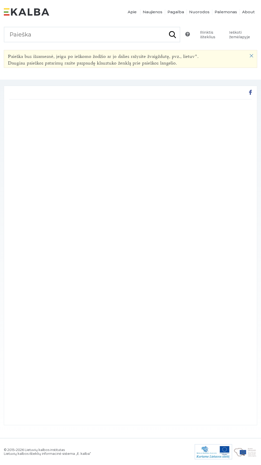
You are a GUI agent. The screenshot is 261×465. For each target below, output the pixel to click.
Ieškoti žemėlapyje (239, 34)
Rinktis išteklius (207, 34)
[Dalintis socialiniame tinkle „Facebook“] (250, 93)
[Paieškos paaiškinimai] (187, 34)
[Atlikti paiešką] (172, 34)
